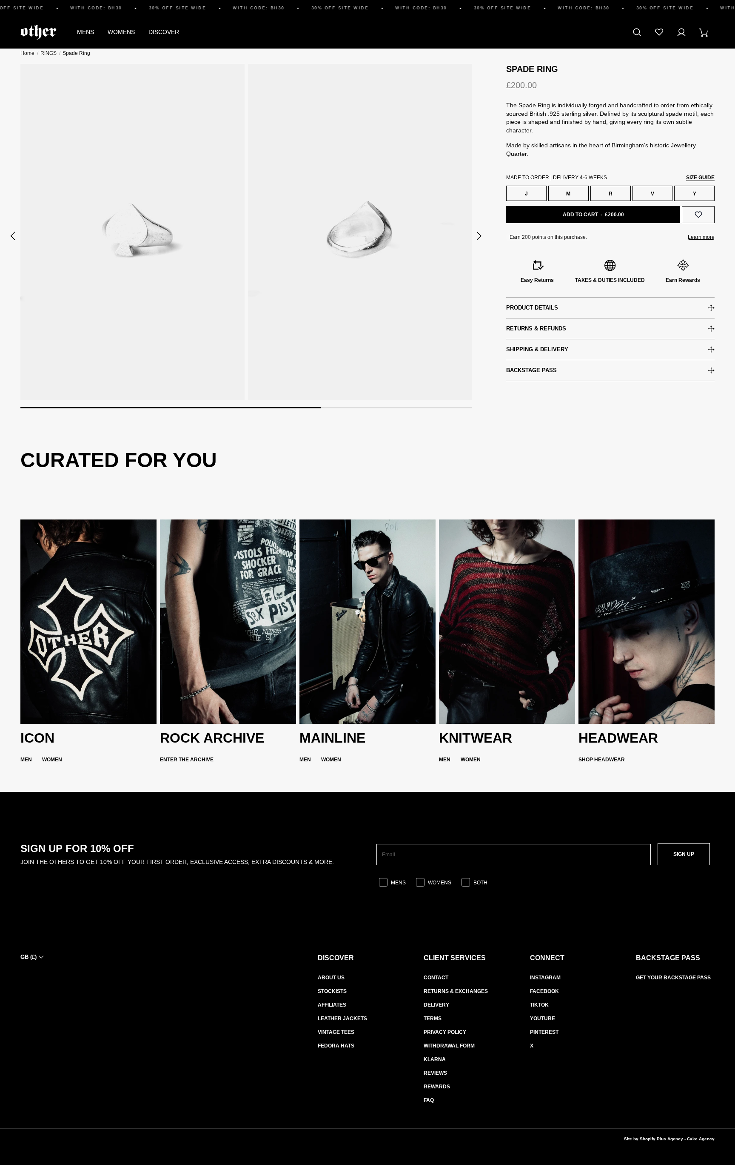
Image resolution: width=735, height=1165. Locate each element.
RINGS (48, 53)
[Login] (681, 32)
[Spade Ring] (132, 232)
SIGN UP (683, 854)
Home (27, 53)
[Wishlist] (659, 32)
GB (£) (28, 957)
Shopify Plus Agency (661, 1138)
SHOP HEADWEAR (601, 760)
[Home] (38, 32)
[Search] (637, 32)
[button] (13, 236)
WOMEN (52, 760)
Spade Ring (76, 53)
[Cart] (703, 32)
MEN (26, 760)
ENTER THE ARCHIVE (187, 760)
